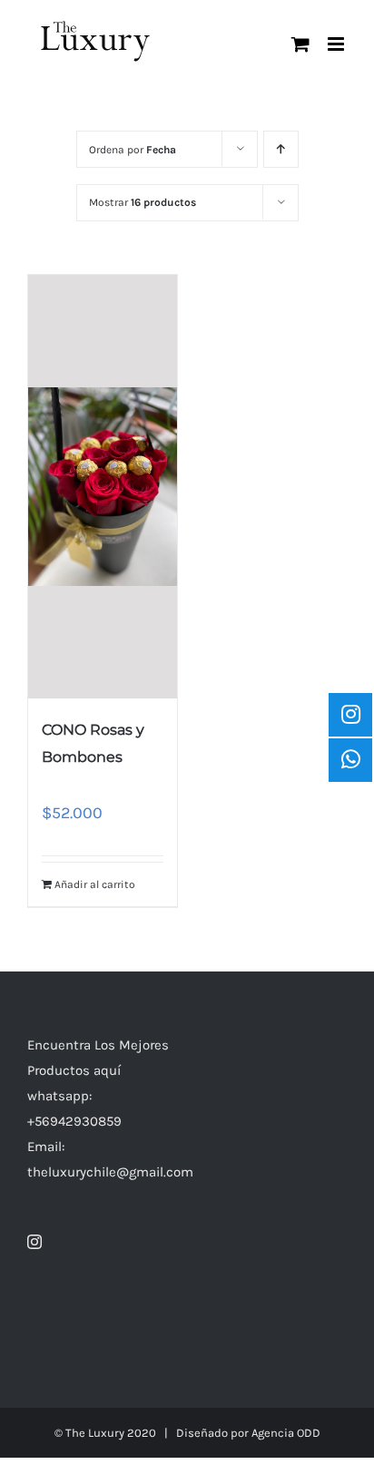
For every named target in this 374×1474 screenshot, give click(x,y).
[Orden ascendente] (281, 149)
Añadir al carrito (94, 884)
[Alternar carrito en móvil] (300, 44)
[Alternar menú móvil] (337, 44)
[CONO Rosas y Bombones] (102, 486)
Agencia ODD (285, 1433)
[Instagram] (34, 1242)
